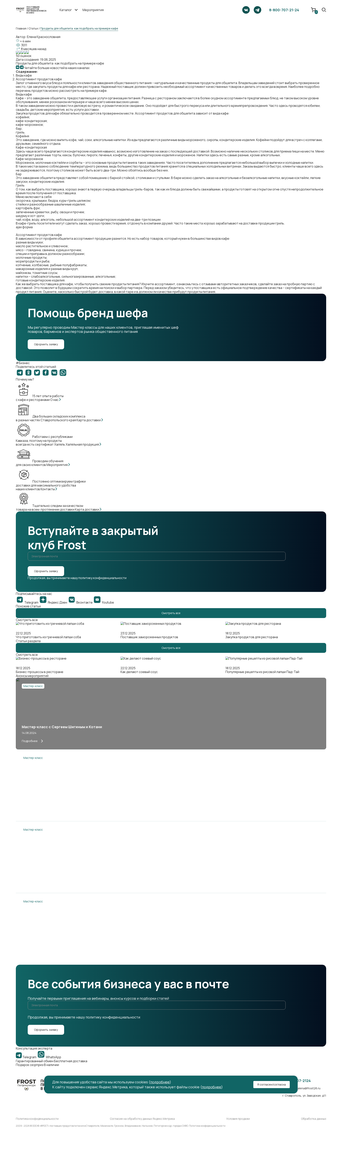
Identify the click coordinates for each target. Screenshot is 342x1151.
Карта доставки (89, 420)
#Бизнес (23, 363)
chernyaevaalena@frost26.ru (301, 1088)
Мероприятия (93, 9)
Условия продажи (238, 1119)
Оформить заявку (46, 344)
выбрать (32, 284)
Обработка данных (313, 1119)
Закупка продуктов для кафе (37, 113)
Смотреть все (171, 613)
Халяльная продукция (83, 444)
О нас (54, 400)
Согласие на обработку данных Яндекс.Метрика (142, 1119)
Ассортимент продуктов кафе (39, 79)
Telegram (29, 1057)
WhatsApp (53, 1057)
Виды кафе (24, 75)
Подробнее (30, 741)
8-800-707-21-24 (284, 10)
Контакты (48, 489)
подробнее (160, 1082)
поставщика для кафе (56, 284)
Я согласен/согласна (271, 1084)
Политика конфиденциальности (37, 1119)
